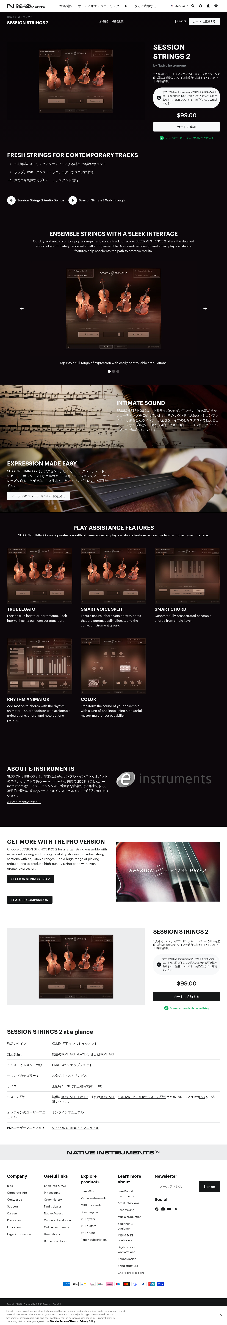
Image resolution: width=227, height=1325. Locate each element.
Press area (14, 1220)
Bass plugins (89, 1212)
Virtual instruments (94, 1198)
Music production (130, 1216)
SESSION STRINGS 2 (27, 22)
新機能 (103, 21)
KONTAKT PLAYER (74, 1054)
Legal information (19, 1234)
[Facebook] (157, 1209)
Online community (56, 1227)
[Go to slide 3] (117, 371)
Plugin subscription (94, 1239)
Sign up (209, 1186)
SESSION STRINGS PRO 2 (38, 849)
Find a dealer (52, 1206)
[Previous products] (22, 308)
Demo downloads (56, 1241)
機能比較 (118, 21)
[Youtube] (169, 1209)
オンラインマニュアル (68, 1112)
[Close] (221, 1315)
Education (14, 1227)
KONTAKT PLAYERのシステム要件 (142, 1096)
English (10, 1304)
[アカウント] (208, 6)
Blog (10, 1185)
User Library (52, 1234)
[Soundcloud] (175, 1209)
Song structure (128, 1265)
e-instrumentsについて (24, 801)
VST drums (88, 1232)
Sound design (127, 1258)
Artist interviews (129, 1202)
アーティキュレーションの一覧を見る (38, 495)
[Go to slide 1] (109, 371)
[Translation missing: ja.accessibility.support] (200, 6)
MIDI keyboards (91, 1205)
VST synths (88, 1218)
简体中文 (37, 1304)
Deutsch (28, 1304)
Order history (53, 1199)
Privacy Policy (87, 1321)
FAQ (202, 1096)
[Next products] (205, 308)
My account (52, 1192)
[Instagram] (163, 1209)
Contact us (14, 1199)
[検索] (193, 6)
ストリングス (25, 16)
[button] (35, 200)
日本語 (19, 1304)
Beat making (126, 1209)
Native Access (53, 1213)
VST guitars (88, 1225)
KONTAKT (107, 1054)
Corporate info (17, 1192)
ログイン (200, 99)
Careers (12, 1213)
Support (12, 1206)
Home (10, 16)
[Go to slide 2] (113, 371)
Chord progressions (131, 1272)
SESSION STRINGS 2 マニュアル (75, 1127)
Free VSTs (87, 1191)
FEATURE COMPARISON (29, 899)
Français (47, 1304)
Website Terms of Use (62, 1321)
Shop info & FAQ (55, 1185)
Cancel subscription (57, 1220)
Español (57, 1304)
